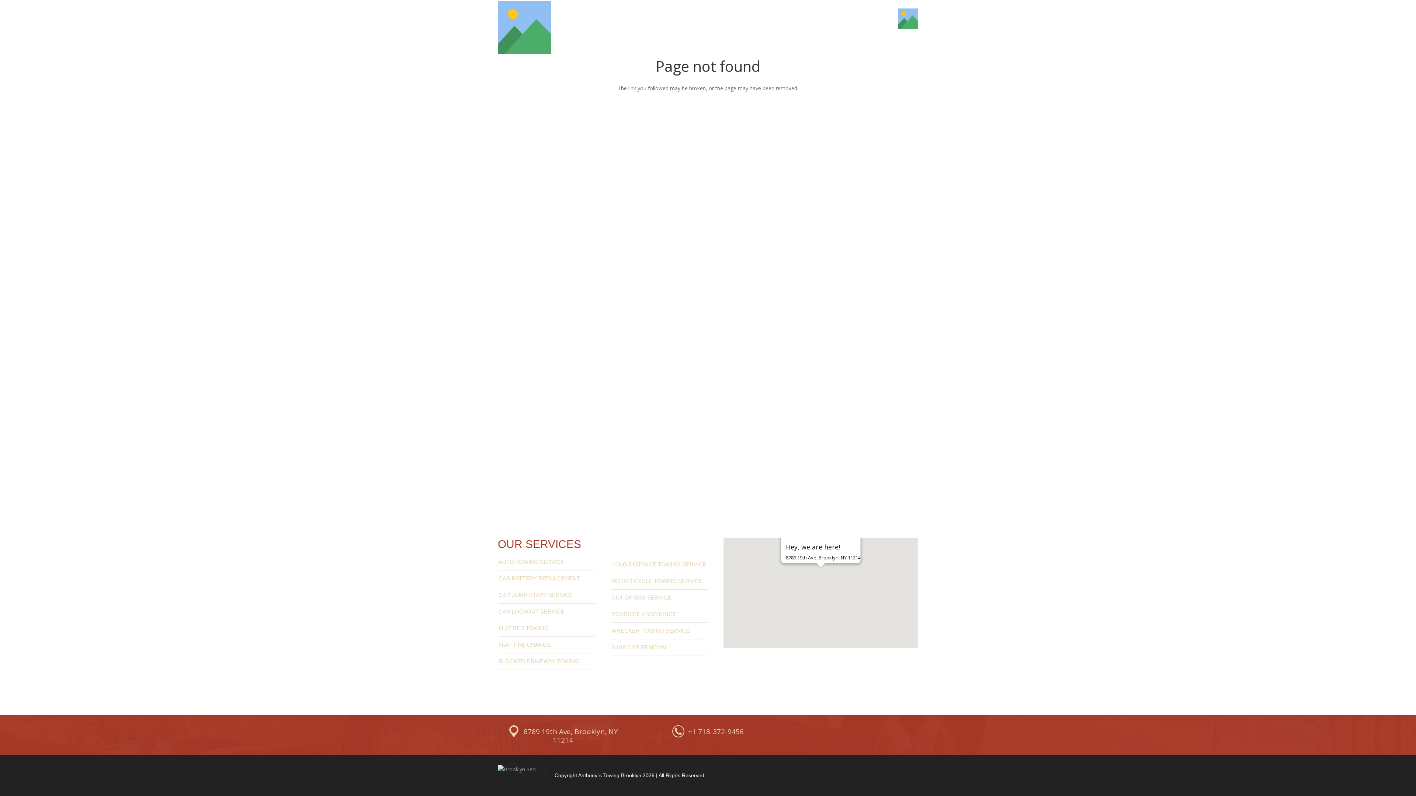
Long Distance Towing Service (659, 564)
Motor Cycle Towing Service (656, 581)
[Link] (524, 27)
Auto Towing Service (531, 562)
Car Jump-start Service (536, 595)
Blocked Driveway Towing (539, 661)
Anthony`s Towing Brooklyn (609, 775)
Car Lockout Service (532, 611)
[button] (821, 580)
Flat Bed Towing (524, 628)
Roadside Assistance (643, 614)
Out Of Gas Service (641, 597)
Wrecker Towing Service (650, 631)
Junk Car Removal (639, 647)
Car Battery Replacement (539, 578)
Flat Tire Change (525, 645)
